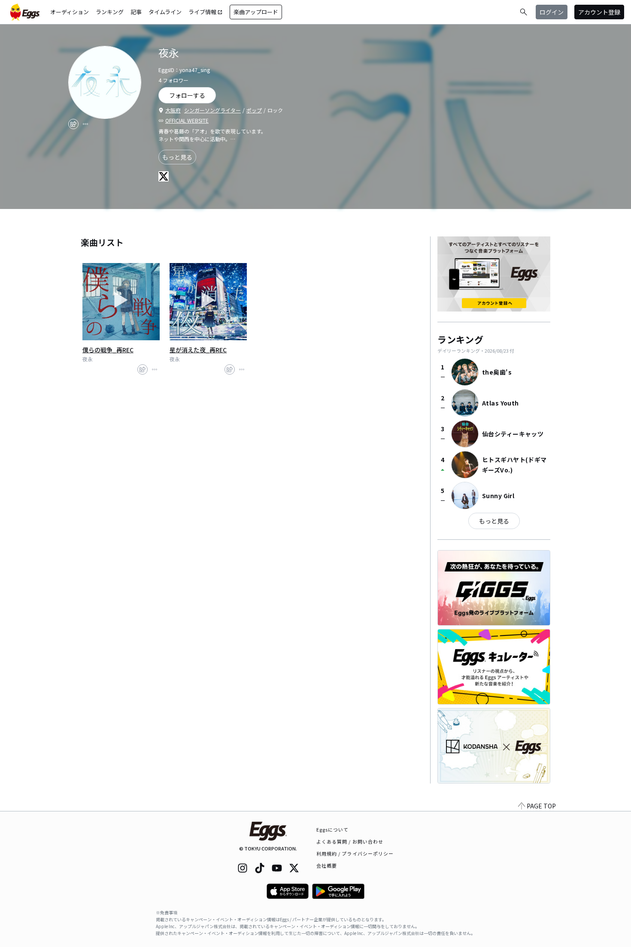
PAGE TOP (541, 806)
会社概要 (326, 865)
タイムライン (165, 12)
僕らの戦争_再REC (107, 349)
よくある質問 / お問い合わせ (350, 841)
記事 (136, 12)
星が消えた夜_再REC (198, 349)
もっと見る (177, 157)
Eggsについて (332, 829)
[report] (85, 124)
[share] (73, 124)
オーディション (69, 12)
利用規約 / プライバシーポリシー (355, 853)
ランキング (110, 12)
